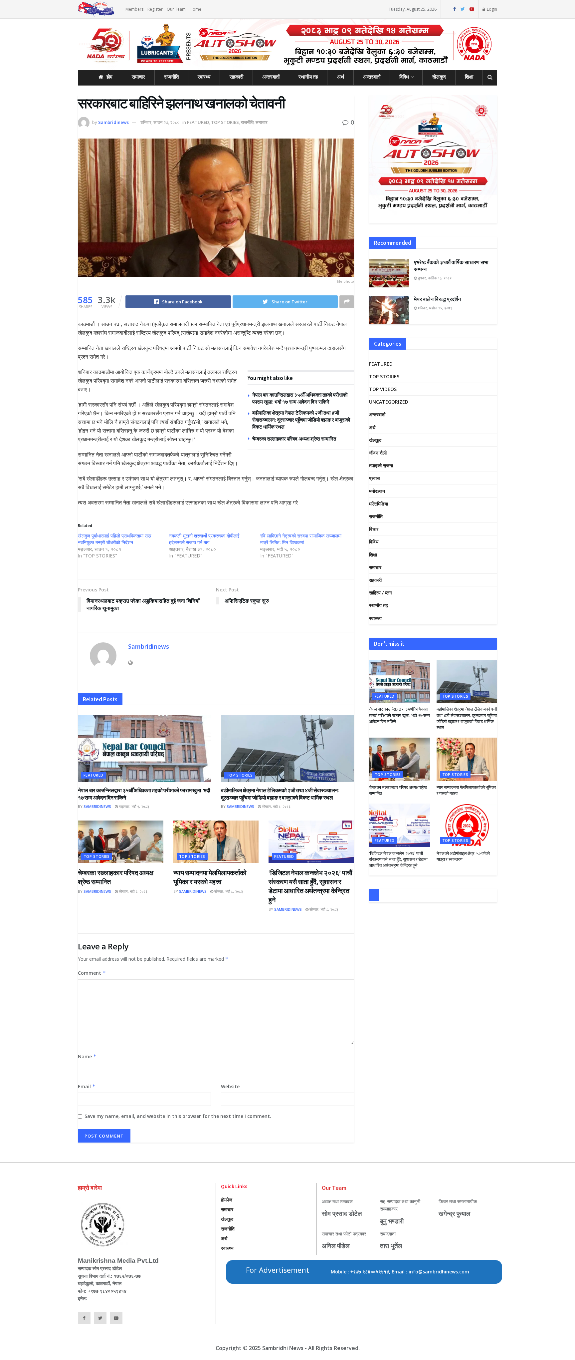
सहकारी (236, 77)
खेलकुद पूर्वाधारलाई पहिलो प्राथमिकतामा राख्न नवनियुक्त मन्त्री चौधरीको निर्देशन (114, 538)
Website (230, 1086)
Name (87, 1056)
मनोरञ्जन (377, 491)
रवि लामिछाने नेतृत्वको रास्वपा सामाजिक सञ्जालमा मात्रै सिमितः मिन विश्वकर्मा (300, 538)
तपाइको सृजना (381, 465)
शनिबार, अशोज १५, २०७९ (434, 307)
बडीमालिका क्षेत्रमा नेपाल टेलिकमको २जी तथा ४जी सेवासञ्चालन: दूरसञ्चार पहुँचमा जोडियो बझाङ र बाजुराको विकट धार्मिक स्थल (301, 420)
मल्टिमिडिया (378, 504)
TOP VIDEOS (383, 389)
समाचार (138, 77)
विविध (404, 77)
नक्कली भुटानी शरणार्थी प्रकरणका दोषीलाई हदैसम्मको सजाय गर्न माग (204, 538)
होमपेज (226, 1199)
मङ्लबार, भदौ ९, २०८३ (133, 806)
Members (134, 9)
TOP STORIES (225, 122)
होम (109, 77)
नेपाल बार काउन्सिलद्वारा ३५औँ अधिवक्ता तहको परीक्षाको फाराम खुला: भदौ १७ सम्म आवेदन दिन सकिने (399, 715)
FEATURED (198, 122)
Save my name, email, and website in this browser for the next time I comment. (178, 1116)
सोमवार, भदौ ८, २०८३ (275, 806)
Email (87, 1086)
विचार (373, 529)
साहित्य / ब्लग (380, 592)
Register (155, 9)
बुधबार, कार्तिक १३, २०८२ (434, 277)
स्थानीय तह (308, 77)
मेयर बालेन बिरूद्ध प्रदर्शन (437, 299)
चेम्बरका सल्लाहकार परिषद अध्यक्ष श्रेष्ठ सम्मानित (294, 439)
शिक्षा (469, 77)
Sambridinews (113, 122)
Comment (92, 973)
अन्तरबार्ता (271, 77)
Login (491, 9)
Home (195, 9)
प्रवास (374, 478)
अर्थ (340, 77)
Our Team (176, 9)
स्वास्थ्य (204, 77)
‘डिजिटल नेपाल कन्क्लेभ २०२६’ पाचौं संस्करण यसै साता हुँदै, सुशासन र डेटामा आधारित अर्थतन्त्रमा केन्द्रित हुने (398, 859)
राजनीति (171, 77)
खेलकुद (439, 77)
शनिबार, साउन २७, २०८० (159, 122)
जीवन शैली (378, 453)
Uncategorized (388, 402)
